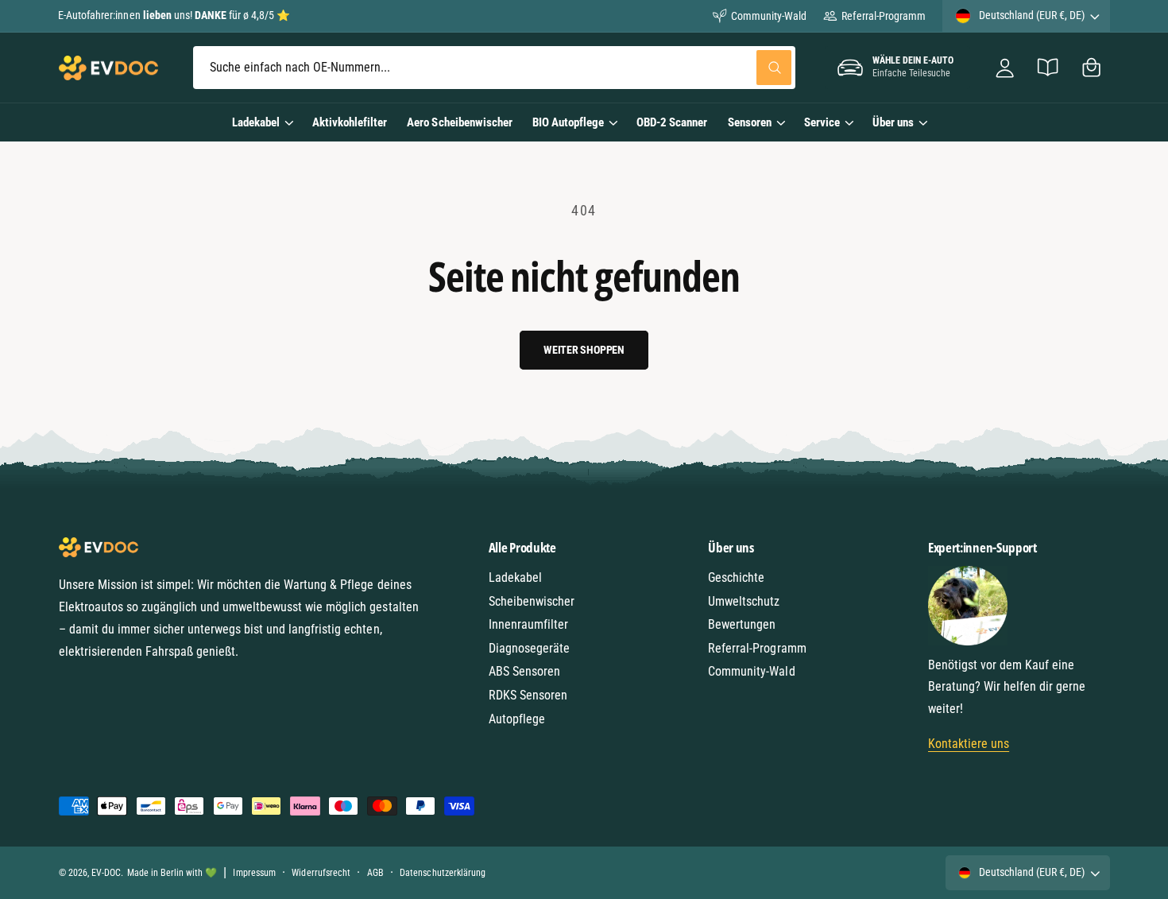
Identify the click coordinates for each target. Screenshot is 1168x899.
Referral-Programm (883, 16)
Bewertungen (741, 624)
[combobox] (494, 68)
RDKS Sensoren (528, 695)
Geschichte (736, 577)
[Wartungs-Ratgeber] (1048, 68)
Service (822, 122)
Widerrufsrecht (321, 872)
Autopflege (517, 719)
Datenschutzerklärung (442, 872)
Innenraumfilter (528, 624)
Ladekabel (256, 122)
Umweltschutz (743, 601)
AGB (375, 872)
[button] (1091, 68)
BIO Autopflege (568, 122)
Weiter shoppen (584, 349)
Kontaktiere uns (968, 743)
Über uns (893, 122)
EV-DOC (106, 872)
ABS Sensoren (524, 671)
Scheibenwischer (531, 601)
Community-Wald (768, 16)
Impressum (254, 872)
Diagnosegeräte (529, 648)
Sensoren (750, 122)
